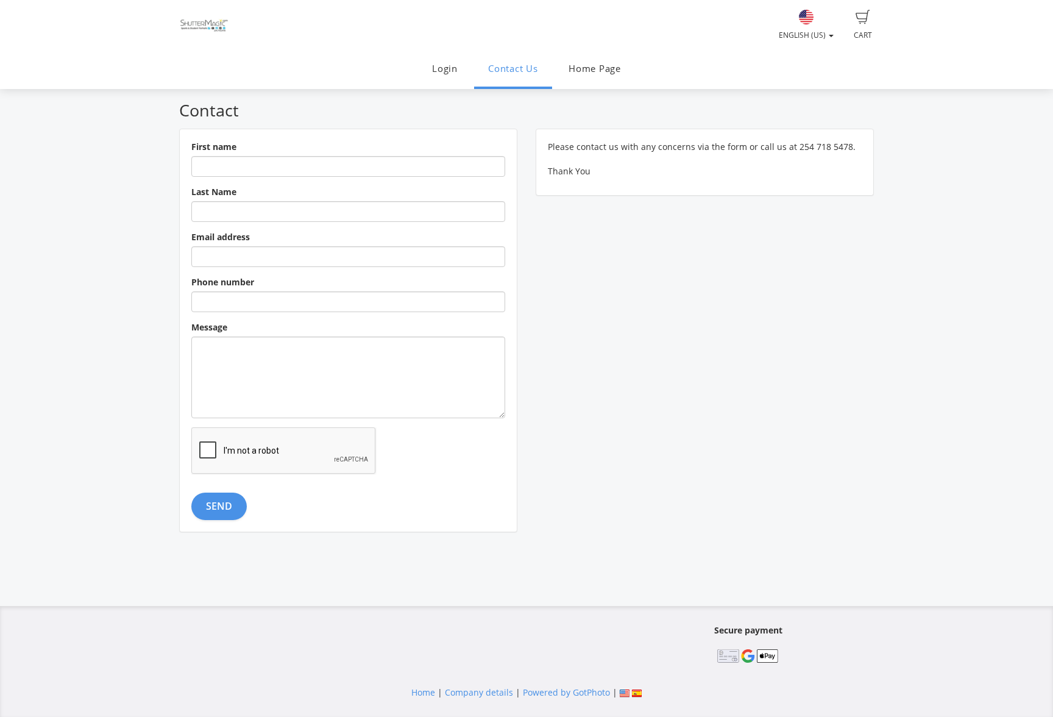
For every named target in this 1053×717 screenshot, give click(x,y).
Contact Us (513, 68)
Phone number (222, 282)
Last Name (213, 192)
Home (423, 692)
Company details (479, 692)
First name (213, 146)
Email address (220, 237)
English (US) (803, 35)
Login (445, 68)
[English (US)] (624, 692)
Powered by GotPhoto (566, 692)
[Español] (637, 692)
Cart (863, 35)
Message (209, 327)
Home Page (595, 68)
